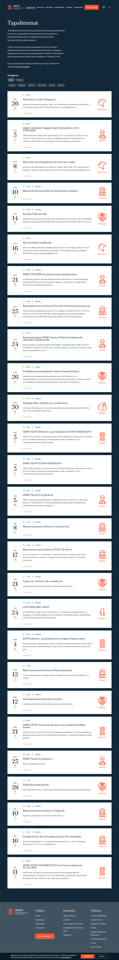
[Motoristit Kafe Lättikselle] (59, 249)
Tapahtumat (30, 7)
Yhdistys (69, 7)
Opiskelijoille (59, 7)
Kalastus (12, 85)
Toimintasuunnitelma (99, 939)
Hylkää (101, 956)
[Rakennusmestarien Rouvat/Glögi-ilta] (59, 814)
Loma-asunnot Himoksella (73, 924)
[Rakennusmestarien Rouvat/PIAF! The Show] (59, 555)
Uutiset (93, 943)
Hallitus (93, 928)
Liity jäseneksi (91, 7)
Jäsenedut (40, 7)
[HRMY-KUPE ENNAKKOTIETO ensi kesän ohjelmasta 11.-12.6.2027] (59, 873)
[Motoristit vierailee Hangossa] (59, 104)
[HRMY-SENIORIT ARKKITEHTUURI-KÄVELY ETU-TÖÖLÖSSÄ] (59, 135)
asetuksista (66, 957)
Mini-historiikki (96, 947)
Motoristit (42, 85)
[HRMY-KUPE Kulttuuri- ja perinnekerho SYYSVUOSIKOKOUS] (59, 438)
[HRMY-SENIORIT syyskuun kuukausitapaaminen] (59, 280)
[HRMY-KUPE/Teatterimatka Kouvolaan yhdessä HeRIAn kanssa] (59, 732)
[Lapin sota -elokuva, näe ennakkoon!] (59, 584)
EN (104, 7)
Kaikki (11, 80)
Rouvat (52, 85)
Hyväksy (87, 956)
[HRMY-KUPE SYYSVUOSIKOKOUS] (59, 469)
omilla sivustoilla (22, 66)
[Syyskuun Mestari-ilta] (59, 219)
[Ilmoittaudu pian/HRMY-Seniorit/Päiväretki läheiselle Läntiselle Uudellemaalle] (59, 345)
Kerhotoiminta (96, 920)
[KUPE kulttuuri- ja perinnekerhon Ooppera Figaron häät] (59, 645)
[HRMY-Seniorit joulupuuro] (59, 762)
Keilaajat (22, 85)
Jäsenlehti (49, 7)
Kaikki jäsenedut (69, 916)
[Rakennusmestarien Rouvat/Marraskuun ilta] (59, 675)
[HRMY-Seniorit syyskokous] (59, 501)
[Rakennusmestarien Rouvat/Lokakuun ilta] (59, 528)
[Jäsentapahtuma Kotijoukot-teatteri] (59, 702)
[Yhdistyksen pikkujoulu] (59, 788)
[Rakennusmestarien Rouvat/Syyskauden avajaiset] (59, 193)
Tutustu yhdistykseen (99, 916)
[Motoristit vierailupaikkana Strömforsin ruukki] (59, 167)
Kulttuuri (31, 85)
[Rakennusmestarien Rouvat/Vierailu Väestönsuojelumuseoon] (59, 312)
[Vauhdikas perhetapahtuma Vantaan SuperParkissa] (59, 377)
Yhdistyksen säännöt (98, 924)
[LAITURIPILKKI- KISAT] (59, 613)
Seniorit (61, 85)
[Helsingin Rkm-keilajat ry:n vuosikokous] (59, 408)
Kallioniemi (67, 935)
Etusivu (38, 916)
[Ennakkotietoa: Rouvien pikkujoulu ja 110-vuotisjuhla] (59, 841)
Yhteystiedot (78, 7)
